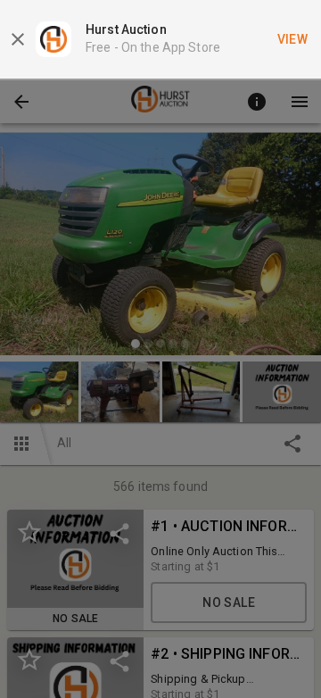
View (293, 39)
